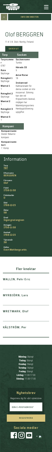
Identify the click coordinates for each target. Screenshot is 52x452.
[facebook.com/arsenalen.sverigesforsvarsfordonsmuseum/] (14, 436)
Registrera (26, 418)
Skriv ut (14, 49)
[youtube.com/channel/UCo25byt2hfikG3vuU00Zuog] (29, 436)
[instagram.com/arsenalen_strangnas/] (21, 436)
